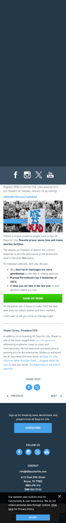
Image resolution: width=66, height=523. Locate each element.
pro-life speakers (45, 340)
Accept (33, 517)
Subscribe (33, 428)
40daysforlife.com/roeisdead (20, 197)
